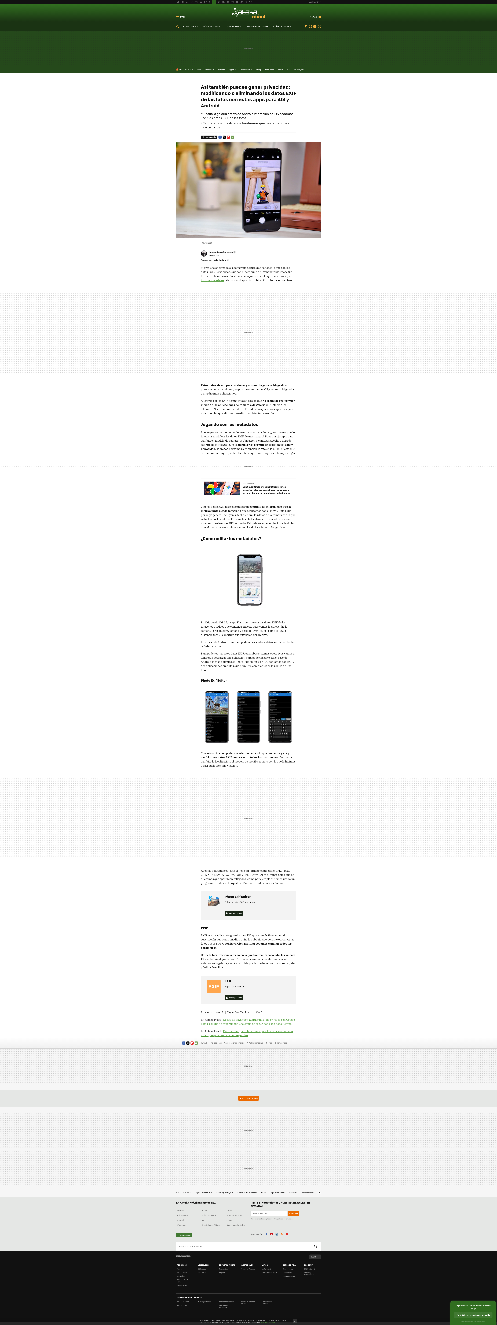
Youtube (314, 26)
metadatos (217, 280)
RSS (282, 1234)
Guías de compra (209, 1215)
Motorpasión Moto (269, 1272)
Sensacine (223, 1269)
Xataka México (183, 1301)
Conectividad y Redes (235, 1225)
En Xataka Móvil (248, 484)
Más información (268, 1322)
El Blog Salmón (310, 1269)
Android (180, 1220)
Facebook (220, 137)
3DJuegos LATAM (204, 1301)
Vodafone (221, 69)
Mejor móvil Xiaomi (277, 1192)
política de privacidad (285, 1219)
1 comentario (210, 137)
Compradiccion (289, 1276)
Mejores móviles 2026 (204, 1192)
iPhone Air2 (293, 1192)
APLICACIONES (233, 26)
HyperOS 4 (233, 69)
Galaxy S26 (209, 69)
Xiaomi (229, 1210)
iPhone (229, 1220)
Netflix (280, 69)
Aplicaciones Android (235, 1042)
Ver (250, 1098)
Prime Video (269, 69)
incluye (206, 280)
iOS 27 (263, 1192)
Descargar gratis (235, 913)
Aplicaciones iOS (256, 1042)
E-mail (232, 137)
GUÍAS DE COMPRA (282, 26)
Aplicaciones (216, 1042)
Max (288, 69)
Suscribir (293, 1213)
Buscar (315, 1246)
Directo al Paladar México (247, 1302)
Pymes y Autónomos (308, 1273)
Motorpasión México (267, 1302)
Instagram (310, 26)
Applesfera (181, 1276)
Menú (183, 17)
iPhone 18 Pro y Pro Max (247, 1192)
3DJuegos (202, 1269)
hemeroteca (282, 1042)
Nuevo (313, 17)
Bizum (198, 69)
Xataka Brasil (182, 1305)
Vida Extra (202, 1272)
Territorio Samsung (234, 1215)
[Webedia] (184, 1256)
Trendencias (288, 1269)
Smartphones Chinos (211, 1225)
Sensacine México (226, 1301)
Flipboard (305, 26)
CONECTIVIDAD (190, 26)
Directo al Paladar (247, 1269)
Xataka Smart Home (182, 1280)
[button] (222, 252)
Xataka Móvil (248, 13)
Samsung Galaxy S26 (225, 1192)
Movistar (180, 1210)
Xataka (179, 1269)
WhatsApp (181, 1225)
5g (203, 1220)
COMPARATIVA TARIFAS (257, 26)
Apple (204, 1210)
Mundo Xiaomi (182, 1285)
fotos (270, 1042)
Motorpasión (267, 1269)
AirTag (258, 69)
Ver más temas (184, 1235)
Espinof (222, 1272)
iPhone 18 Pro (246, 69)
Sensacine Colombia (223, 1306)
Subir (313, 1257)
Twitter (319, 26)
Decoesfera (287, 1272)
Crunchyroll (299, 69)
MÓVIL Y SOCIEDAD (212, 26)
